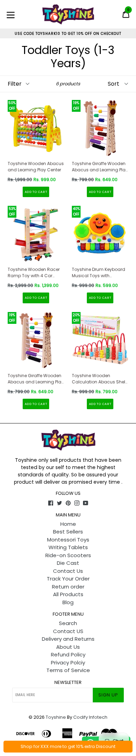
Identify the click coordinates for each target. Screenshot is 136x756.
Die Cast (68, 563)
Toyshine (56, 717)
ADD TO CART (36, 192)
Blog (68, 602)
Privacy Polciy (68, 662)
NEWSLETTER (68, 682)
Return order (68, 586)
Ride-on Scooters (68, 555)
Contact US (68, 631)
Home (68, 524)
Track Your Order (68, 578)
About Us (68, 646)
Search (68, 623)
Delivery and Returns (68, 638)
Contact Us (68, 571)
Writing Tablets (68, 547)
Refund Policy (68, 654)
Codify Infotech (90, 717)
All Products (68, 594)
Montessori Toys (68, 539)
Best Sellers (68, 531)
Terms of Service (68, 670)
